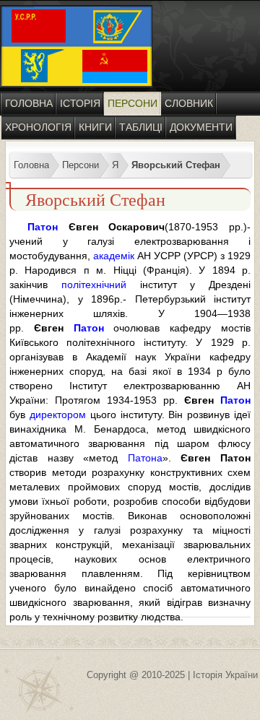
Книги (95, 127)
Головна (29, 103)
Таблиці (140, 127)
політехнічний (93, 284)
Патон (42, 227)
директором (58, 414)
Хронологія (38, 127)
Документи (201, 127)
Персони (132, 103)
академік (113, 255)
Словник (189, 103)
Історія (80, 103)
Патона (145, 458)
